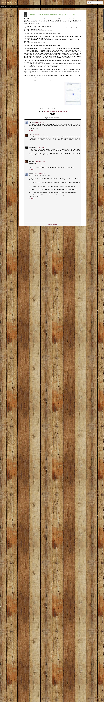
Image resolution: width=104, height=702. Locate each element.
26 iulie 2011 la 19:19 (39, 122)
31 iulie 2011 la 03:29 (40, 147)
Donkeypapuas (31, 147)
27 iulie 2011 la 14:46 (39, 134)
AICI (58, 80)
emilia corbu (62, 109)
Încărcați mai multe (52, 224)
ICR (45, 111)
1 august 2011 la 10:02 (40, 161)
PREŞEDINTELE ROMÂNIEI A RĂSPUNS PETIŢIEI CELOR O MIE (52, 14)
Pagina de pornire (13, 6)
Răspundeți (30, 130)
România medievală (62, 111)
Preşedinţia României (52, 111)
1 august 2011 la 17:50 (39, 173)
